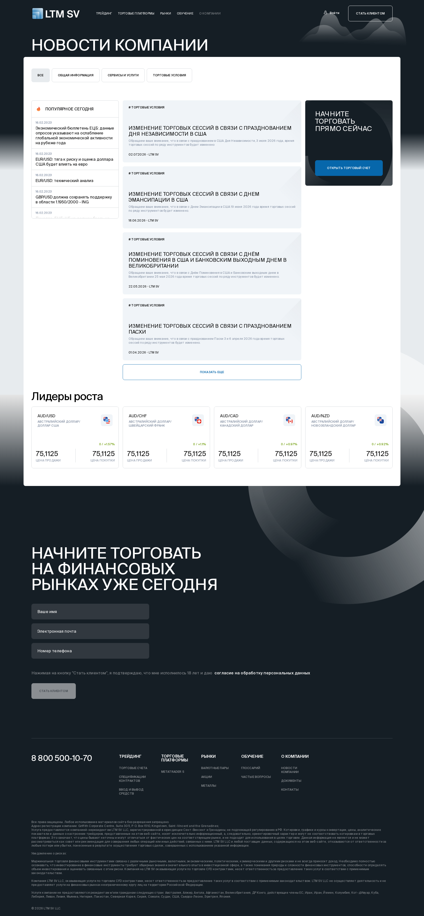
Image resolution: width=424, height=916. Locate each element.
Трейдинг (130, 756)
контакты (290, 789)
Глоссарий (250, 768)
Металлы (208, 785)
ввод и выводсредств (131, 791)
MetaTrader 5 (172, 771)
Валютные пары (215, 768)
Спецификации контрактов (132, 778)
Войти (334, 12)
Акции (206, 776)
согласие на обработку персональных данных (262, 673)
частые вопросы (256, 776)
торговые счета (133, 768)
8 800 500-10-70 (61, 758)
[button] (370, 13)
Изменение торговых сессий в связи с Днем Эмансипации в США (194, 197)
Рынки (165, 13)
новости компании (290, 769)
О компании (210, 13)
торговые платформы (136, 13)
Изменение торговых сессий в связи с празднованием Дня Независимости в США (210, 131)
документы (291, 780)
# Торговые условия (147, 107)
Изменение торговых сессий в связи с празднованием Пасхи (210, 329)
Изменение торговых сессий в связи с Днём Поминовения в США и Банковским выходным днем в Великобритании (208, 260)
